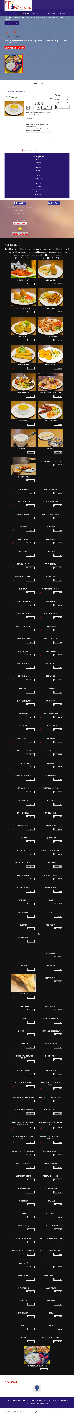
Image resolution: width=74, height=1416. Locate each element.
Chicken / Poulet (43, 252)
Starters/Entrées (20, 92)
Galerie (35, 14)
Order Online (23, 14)
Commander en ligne (15, 47)
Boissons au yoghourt (40, 258)
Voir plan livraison (11, 23)
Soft (50, 258)
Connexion (52, 14)
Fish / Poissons (32, 252)
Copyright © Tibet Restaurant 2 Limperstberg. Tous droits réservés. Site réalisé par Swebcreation (37, 1412)
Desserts (58, 255)
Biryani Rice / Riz (32, 255)
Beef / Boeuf (53, 252)
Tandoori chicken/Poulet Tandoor (31, 249)
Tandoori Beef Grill (62, 249)
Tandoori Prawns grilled (49, 249)
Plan (43, 14)
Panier (62, 14)
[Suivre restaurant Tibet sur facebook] (37, 1388)
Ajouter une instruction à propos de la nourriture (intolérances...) (37, 129)
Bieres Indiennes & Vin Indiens (24, 258)
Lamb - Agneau (62, 252)
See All (7, 249)
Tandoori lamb (11, 252)
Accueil (12, 14)
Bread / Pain (41, 255)
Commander (64, 107)
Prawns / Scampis (22, 252)
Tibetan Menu (51, 255)
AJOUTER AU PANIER (46, 107)
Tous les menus (9, 92)
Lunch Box (55, 258)
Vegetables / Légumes (19, 255)
